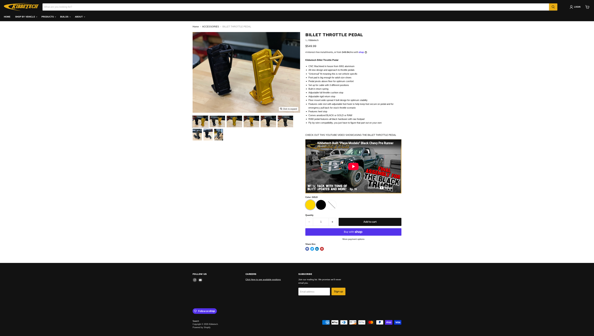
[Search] (553, 7)
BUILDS (64, 16)
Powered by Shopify (202, 327)
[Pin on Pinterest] (322, 249)
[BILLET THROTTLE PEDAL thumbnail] (200, 121)
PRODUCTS (47, 16)
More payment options (353, 239)
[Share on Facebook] (307, 249)
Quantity (309, 215)
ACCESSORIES (210, 26)
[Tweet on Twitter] (312, 249)
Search (196, 321)
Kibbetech (313, 40)
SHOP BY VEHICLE (25, 16)
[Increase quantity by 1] (332, 222)
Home (196, 26)
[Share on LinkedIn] (317, 249)
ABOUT (79, 16)
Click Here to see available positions (263, 279)
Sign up (338, 291)
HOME (7, 16)
